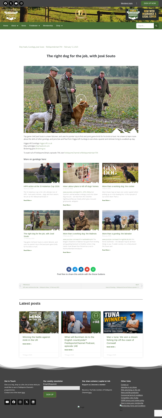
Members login (127, 3)
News (23, 26)
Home (5, 26)
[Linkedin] (33, 402)
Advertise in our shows (129, 387)
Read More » (28, 200)
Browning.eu (40, 148)
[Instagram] (21, 3)
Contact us (124, 384)
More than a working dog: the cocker (118, 186)
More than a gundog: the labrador (117, 234)
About (13, 26)
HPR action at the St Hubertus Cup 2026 (41, 186)
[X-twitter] (11, 3)
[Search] (156, 25)
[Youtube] (16, 3)
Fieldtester (33, 26)
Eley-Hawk (23, 47)
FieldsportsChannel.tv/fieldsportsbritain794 (81, 153)
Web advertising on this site (130, 390)
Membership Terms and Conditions (133, 406)
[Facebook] (5, 3)
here (23, 392)
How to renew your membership (132, 403)
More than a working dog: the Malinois (80, 234)
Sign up (49, 394)
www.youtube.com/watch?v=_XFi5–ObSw (77, 192)
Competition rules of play (129, 398)
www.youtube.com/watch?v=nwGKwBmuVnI (78, 239)
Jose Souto (40, 47)
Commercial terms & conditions (132, 395)
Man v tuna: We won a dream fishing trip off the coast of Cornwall (122, 340)
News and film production (130, 392)
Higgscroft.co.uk (46, 143)
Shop (58, 26)
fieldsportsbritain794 (54, 47)
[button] (81, 99)
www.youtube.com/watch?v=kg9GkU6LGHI (116, 239)
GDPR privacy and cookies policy (132, 400)
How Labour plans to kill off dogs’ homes (81, 186)
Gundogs (31, 47)
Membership (48, 26)
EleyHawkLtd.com (43, 146)
